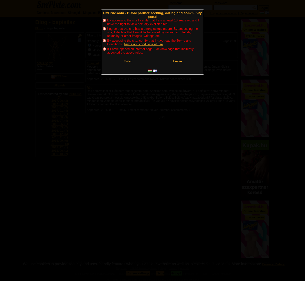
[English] (155, 71)
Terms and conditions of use (143, 44)
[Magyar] (150, 71)
